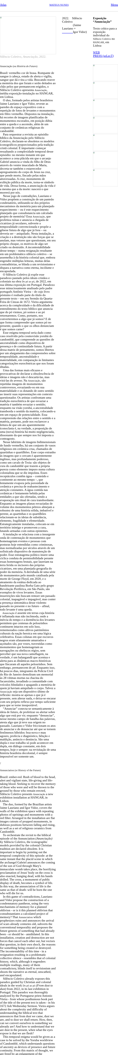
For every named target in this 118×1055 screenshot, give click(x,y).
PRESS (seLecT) (103, 55)
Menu (114, 4)
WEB (96, 52)
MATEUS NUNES (59, 5)
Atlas (3, 4)
